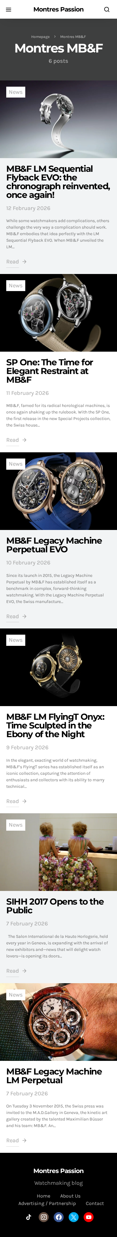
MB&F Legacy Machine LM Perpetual (54, 1075)
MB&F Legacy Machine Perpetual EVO (54, 545)
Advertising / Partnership (47, 1203)
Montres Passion (58, 9)
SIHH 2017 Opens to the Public (55, 905)
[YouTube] (88, 1217)
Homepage (40, 36)
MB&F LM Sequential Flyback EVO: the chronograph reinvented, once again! (58, 181)
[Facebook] (59, 1217)
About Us (70, 1196)
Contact (95, 1203)
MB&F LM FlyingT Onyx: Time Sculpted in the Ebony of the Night (55, 725)
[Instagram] (44, 1217)
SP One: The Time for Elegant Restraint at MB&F (49, 371)
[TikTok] (29, 1217)
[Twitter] (73, 1217)
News (16, 92)
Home (43, 1196)
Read (12, 261)
